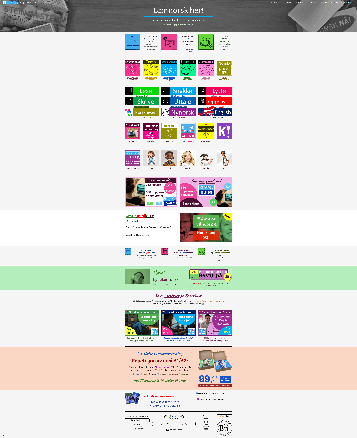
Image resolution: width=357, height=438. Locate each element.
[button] (355, 2)
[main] (178, 16)
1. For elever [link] (273, 2)
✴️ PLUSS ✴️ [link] (324, 2)
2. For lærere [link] (287, 2)
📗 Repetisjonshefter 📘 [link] (342, 2)
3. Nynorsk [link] (299, 2)
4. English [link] (312, 2)
